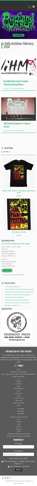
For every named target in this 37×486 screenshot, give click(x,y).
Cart (19, 379)
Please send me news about (18, 458)
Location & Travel (18, 398)
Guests (19, 396)
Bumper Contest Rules (19, 376)
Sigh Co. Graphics (18, 483)
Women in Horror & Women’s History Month (19, 436)
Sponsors (18, 426)
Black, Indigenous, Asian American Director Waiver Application (19, 374)
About (18, 369)
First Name (18, 443)
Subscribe (18, 429)
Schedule (18, 422)
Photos (19, 405)
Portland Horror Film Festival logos (18, 417)
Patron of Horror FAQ (18, 403)
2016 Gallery (20, 409)
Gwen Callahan (20, 88)
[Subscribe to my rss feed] (3, 152)
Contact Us (19, 384)
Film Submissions (18, 388)
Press (18, 419)
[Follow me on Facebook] (7, 152)
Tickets (19, 431)
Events (18, 386)
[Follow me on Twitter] (5, 152)
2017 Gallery (20, 411)
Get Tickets (18, 35)
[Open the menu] (29, 7)
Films (18, 391)
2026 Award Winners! (12, 287)
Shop (18, 424)
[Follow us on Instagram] (10, 152)
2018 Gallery (20, 413)
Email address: (18, 451)
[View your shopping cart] (33, 6)
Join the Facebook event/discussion (13, 275)
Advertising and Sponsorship (19, 372)
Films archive (18, 393)
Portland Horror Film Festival (17, 481)
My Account (19, 400)
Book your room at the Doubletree (16, 300)
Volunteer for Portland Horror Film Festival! (18, 434)
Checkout (18, 381)
